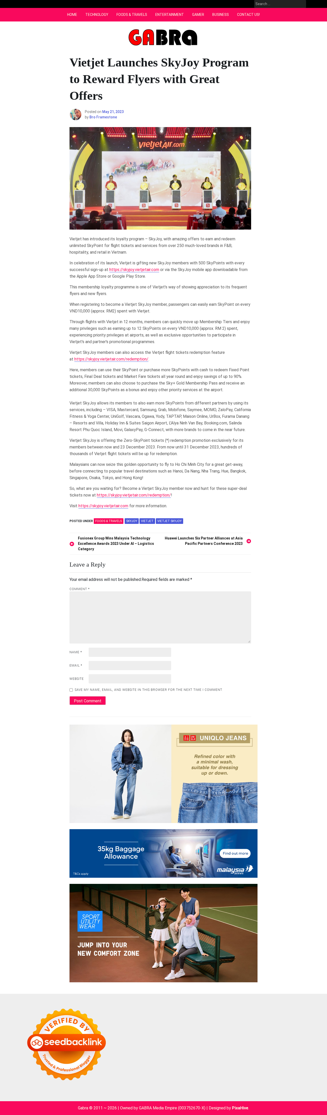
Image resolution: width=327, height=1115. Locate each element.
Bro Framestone (103, 117)
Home (72, 15)
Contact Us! (248, 15)
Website (76, 679)
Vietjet (147, 521)
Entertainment (169, 15)
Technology (96, 15)
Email (75, 665)
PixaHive (240, 1108)
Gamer (198, 15)
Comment (79, 589)
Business (220, 15)
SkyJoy (131, 521)
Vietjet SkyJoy (169, 521)
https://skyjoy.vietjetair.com (134, 269)
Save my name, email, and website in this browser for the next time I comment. (149, 690)
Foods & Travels (131, 15)
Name (75, 652)
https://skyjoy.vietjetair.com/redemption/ (111, 359)
